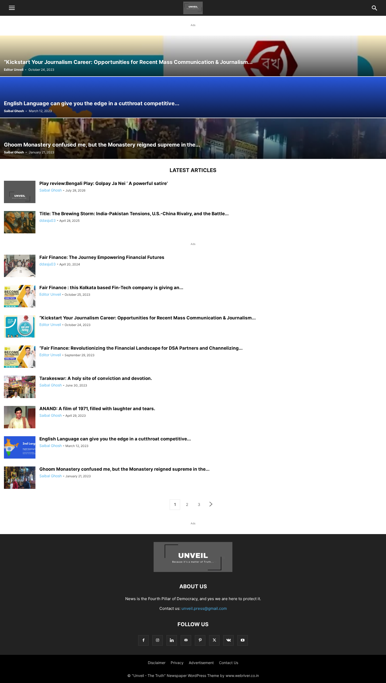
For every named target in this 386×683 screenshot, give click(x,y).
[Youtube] (242, 640)
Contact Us (228, 662)
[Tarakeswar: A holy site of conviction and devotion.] (19, 387)
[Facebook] (143, 640)
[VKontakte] (228, 640)
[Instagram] (157, 640)
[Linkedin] (171, 640)
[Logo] (193, 570)
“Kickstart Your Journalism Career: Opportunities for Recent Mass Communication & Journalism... (147, 317)
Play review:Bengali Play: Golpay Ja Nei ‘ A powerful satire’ (103, 183)
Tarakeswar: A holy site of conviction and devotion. (95, 378)
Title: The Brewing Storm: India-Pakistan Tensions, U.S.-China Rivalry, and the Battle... (134, 213)
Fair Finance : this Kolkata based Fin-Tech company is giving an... (111, 287)
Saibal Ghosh (14, 111)
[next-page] (211, 504)
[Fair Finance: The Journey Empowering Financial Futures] (19, 266)
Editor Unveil (13, 70)
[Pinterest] (200, 640)
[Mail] (186, 640)
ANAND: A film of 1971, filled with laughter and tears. (97, 408)
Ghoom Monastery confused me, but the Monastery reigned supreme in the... (124, 469)
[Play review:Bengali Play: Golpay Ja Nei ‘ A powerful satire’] (19, 196)
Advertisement (201, 662)
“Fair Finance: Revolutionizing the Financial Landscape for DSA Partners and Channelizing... (141, 348)
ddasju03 (47, 220)
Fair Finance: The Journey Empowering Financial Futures (101, 257)
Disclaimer (156, 662)
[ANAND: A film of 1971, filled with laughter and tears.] (19, 418)
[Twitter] (214, 640)
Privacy (177, 662)
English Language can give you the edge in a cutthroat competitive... (115, 438)
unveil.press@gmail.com (204, 608)
